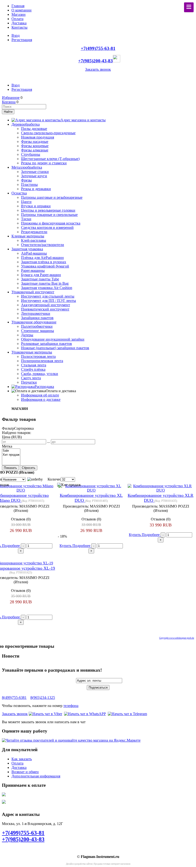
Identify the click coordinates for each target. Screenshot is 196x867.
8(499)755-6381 (14, 698)
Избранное (11, 98)
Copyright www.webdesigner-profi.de (176, 638)
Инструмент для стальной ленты (47, 296)
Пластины (29, 184)
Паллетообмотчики (37, 326)
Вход (15, 35)
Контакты (19, 27)
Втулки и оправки (36, 206)
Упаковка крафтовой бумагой (45, 266)
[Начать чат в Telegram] (127, 714)
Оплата (17, 19)
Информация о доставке (40, 399)
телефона (70, 706)
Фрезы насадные (34, 141)
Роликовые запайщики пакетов (46, 344)
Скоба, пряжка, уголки (39, 374)
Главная (17, 6)
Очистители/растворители (42, 245)
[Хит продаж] (11, 455)
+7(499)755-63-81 (98, 48)
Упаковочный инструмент (32, 292)
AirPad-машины (34, 253)
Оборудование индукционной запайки (52, 339)
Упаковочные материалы (31, 352)
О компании (21, 10)
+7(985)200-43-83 (95, 60)
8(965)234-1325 (42, 698)
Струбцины (30, 154)
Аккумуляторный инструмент (45, 305)
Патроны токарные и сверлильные (49, 215)
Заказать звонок (98, 69)
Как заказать (21, 759)
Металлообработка (26, 167)
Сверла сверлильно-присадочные (48, 133)
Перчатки (29, 382)
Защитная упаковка (27, 249)
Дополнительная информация (35, 776)
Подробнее (11, 546)
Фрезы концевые (35, 146)
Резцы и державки (36, 189)
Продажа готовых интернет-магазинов (112, 864)
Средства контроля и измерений (47, 227)
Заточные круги (34, 176)
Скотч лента (31, 378)
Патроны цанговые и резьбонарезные (51, 197)
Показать (10, 468)
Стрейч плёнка (33, 369)
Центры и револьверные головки (48, 210)
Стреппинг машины (37, 331)
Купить (66, 546)
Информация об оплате (40, 395)
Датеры (27, 335)
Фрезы (26, 180)
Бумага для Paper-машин (41, 275)
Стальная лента (33, 365)
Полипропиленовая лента (42, 361)
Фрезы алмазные (34, 150)
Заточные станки (35, 172)
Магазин (18, 14)
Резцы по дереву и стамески (44, 163)
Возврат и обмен (25, 772)
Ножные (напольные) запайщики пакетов (55, 348)
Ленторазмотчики (35, 313)
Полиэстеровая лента (38, 356)
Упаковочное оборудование (33, 322)
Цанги (26, 202)
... (48, 441)
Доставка (19, 23)
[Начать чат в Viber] (45, 714)
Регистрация (21, 40)
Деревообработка (25, 124)
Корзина (9, 102)
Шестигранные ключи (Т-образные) (50, 159)
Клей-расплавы (33, 240)
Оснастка (19, 193)
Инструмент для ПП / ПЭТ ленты (48, 301)
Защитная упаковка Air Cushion (46, 288)
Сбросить (28, 468)
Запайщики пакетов (37, 318)
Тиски (26, 219)
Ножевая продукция (37, 137)
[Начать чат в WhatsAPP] (85, 714)
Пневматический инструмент (45, 309)
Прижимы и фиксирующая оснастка (50, 223)
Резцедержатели (34, 232)
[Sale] (11, 451)
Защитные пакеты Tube (40, 279)
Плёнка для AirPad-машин (42, 258)
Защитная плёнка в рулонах (43, 262)
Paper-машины (33, 270)
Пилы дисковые (34, 129)
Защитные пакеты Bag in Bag (45, 283)
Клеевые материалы (27, 236)
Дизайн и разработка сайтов (79, 864)
